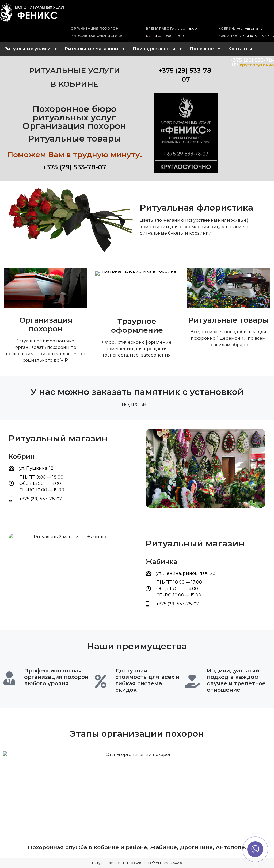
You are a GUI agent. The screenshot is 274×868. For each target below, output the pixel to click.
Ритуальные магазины (91, 48)
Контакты (240, 48)
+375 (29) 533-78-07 (74, 167)
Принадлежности (153, 48)
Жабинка (161, 561)
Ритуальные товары (228, 319)
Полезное (202, 48)
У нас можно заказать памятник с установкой (137, 392)
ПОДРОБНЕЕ (137, 404)
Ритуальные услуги (27, 48)
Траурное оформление (137, 326)
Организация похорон (45, 324)
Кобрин (22, 456)
